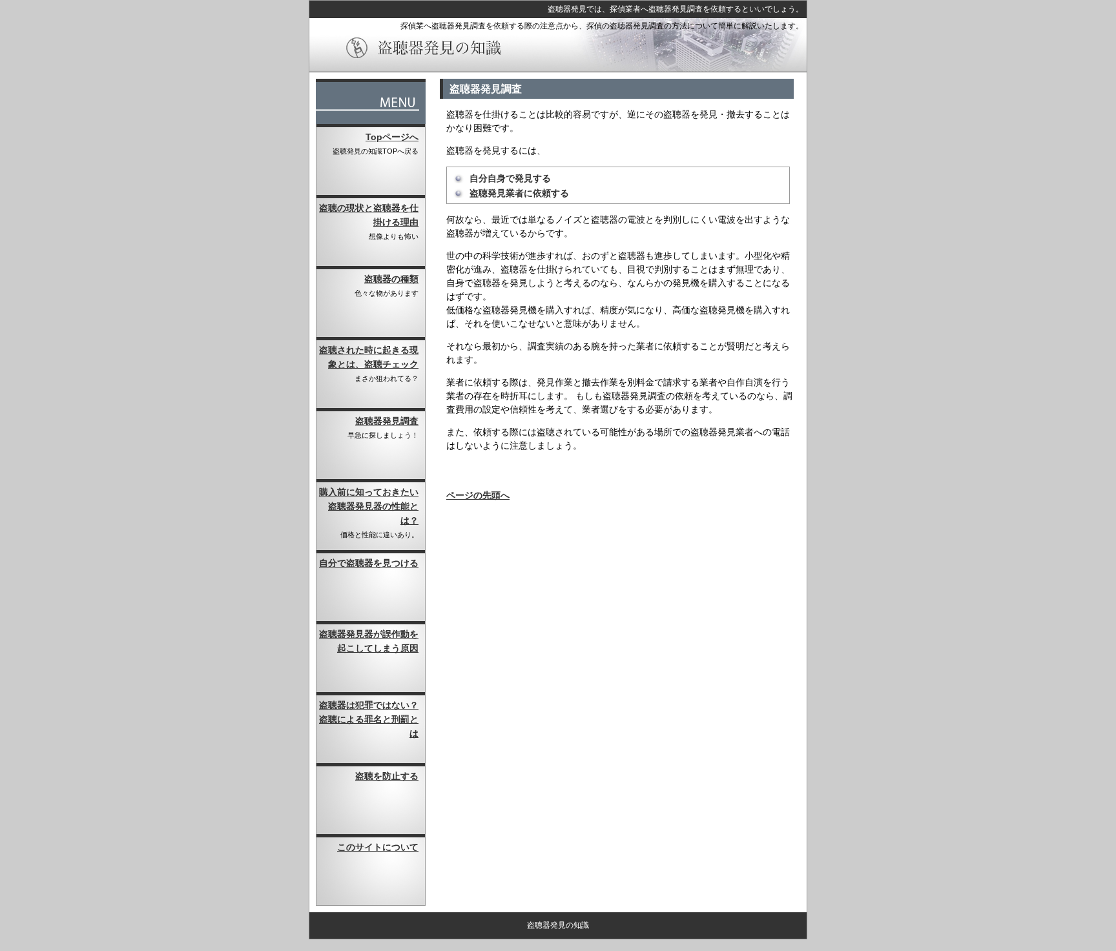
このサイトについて (377, 847)
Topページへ (392, 137)
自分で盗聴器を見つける (368, 563)
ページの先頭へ (478, 495)
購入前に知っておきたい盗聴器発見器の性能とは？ (368, 506)
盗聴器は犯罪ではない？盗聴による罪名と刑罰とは (368, 719)
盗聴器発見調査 (386, 421)
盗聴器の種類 (391, 279)
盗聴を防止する (386, 776)
